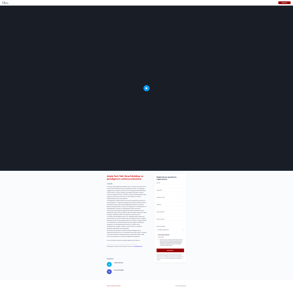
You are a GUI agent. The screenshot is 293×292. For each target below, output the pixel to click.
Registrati (284, 2)
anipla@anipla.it (138, 246)
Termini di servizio (171, 258)
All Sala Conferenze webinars (113, 286)
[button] (146, 88)
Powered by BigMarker (180, 286)
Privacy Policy (161, 237)
